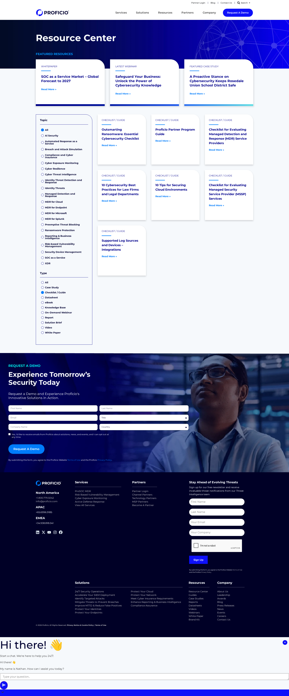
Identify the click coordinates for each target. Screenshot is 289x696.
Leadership (223, 594)
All (46, 129)
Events (221, 612)
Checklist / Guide (55, 292)
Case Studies (196, 598)
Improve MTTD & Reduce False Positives (98, 605)
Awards (221, 598)
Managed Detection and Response (60, 195)
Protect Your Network (143, 594)
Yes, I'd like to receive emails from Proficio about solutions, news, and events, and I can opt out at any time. (60, 435)
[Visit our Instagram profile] (56, 532)
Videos (193, 609)
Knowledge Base (55, 307)
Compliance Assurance (144, 605)
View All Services (85, 505)
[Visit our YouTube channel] (50, 532)
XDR (47, 263)
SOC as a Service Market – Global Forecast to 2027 (70, 79)
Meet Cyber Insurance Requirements (152, 598)
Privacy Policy (105, 460)
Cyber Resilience (55, 168)
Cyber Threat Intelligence (60, 174)
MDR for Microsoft (56, 213)
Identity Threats (55, 188)
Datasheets (195, 605)
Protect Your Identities (88, 609)
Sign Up (198, 559)
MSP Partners (140, 501)
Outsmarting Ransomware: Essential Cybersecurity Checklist (120, 134)
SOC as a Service (55, 257)
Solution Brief (53, 322)
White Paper (53, 332)
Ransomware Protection (60, 230)
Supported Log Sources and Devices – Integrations (120, 245)
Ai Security (51, 135)
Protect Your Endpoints (88, 612)
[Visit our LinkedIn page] (39, 532)
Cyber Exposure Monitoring (61, 163)
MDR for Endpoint (56, 207)
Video (48, 327)
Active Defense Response (89, 501)
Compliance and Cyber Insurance (59, 156)
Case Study (52, 287)
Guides (193, 594)
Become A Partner (143, 505)
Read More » (48, 89)
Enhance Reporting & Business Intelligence (156, 602)
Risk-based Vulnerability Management (60, 245)
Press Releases (225, 605)
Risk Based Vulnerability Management (97, 494)
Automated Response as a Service (61, 142)
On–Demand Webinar (58, 312)
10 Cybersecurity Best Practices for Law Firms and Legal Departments (120, 189)
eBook (49, 302)
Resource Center (198, 591)
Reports (194, 602)
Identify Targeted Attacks (90, 598)
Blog (220, 602)
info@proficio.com (47, 501)
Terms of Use (73, 460)
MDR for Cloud (54, 201)
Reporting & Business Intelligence (58, 237)
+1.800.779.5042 (45, 497)
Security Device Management (63, 252)
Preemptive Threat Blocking (62, 224)
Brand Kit (194, 619)
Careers (221, 616)
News (220, 609)
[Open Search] (250, 2)
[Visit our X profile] (44, 532)
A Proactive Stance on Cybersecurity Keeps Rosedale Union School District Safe (217, 81)
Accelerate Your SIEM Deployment (95, 594)
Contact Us (223, 619)
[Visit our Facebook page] (62, 532)
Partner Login (140, 491)
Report (49, 317)
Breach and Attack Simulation (63, 149)
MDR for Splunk (54, 218)
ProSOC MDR (83, 491)
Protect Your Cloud (142, 591)
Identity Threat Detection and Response (63, 181)
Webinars (194, 612)
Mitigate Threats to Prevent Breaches (97, 602)
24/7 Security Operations (89, 591)
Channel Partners (142, 494)
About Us (222, 591)
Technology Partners (144, 498)
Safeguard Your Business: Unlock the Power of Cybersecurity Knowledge (138, 81)
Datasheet (51, 297)
